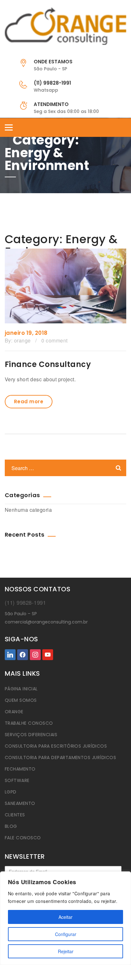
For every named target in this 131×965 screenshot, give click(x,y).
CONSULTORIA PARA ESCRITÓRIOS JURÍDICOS (56, 746)
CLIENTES (15, 815)
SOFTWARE (17, 780)
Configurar (65, 934)
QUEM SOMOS (21, 700)
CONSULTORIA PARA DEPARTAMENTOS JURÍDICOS (60, 757)
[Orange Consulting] (65, 26)
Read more (28, 401)
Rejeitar (65, 951)
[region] (65, 918)
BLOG (11, 826)
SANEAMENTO (20, 803)
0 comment (54, 340)
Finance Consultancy (48, 364)
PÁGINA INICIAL (21, 689)
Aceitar (65, 917)
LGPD (11, 792)
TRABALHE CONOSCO (29, 723)
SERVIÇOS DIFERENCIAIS (31, 734)
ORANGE (14, 711)
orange (22, 340)
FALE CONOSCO (23, 838)
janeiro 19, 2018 (26, 333)
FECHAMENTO (20, 769)
